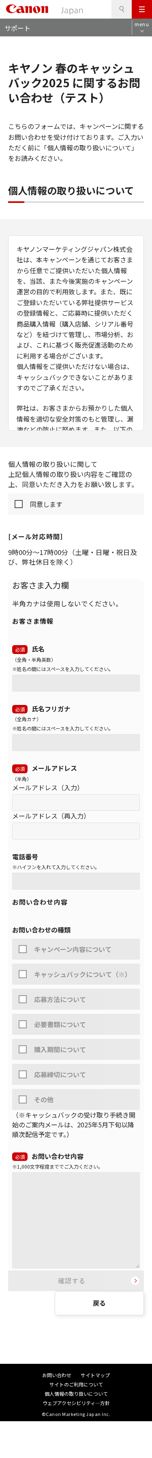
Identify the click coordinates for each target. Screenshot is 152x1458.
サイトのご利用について (76, 1384)
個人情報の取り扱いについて (76, 1393)
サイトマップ (95, 1374)
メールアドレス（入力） (47, 787)
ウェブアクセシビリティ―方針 (76, 1402)
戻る (99, 1303)
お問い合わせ (56, 1374)
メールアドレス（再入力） (51, 816)
